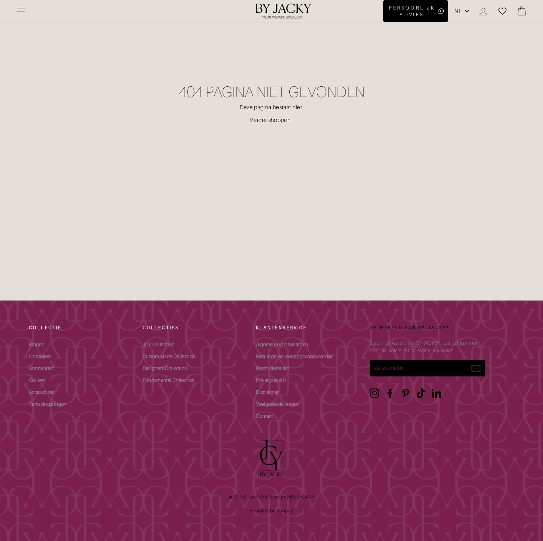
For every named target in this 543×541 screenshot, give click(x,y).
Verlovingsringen (48, 404)
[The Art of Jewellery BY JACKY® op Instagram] (374, 393)
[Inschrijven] (476, 368)
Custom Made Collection (169, 356)
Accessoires (41, 392)
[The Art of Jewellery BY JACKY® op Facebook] (390, 393)
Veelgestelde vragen (278, 404)
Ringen (37, 344)
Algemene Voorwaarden (282, 344)
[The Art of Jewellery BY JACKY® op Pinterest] (405, 393)
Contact (264, 416)
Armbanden (41, 368)
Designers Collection (165, 368)
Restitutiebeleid (272, 368)
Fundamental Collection (169, 380)
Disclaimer (267, 392)
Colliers (37, 380)
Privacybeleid (271, 380)
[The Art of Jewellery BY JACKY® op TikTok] (421, 393)
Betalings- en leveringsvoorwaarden (295, 356)
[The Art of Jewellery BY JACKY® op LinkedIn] (436, 393)
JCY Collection (159, 344)
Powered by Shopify (271, 511)
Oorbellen (40, 356)
